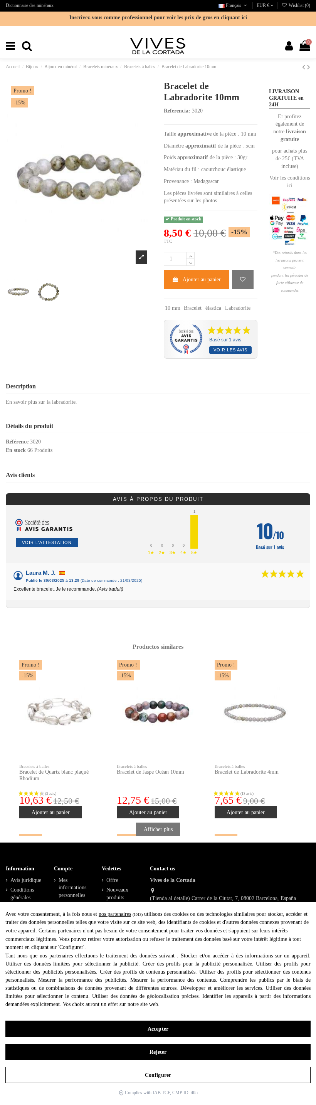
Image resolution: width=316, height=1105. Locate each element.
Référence (17, 442)
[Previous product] (304, 67)
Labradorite (237, 308)
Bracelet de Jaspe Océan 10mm (150, 772)
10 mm (172, 308)
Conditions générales (22, 893)
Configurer (158, 1075)
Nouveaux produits (117, 893)
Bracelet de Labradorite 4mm (247, 772)
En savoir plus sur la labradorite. (41, 402)
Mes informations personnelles (72, 887)
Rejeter (158, 1052)
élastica (213, 308)
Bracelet (193, 308)
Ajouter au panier (202, 279)
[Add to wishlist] (243, 279)
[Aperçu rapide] (93, 685)
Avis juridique (25, 880)
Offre (112, 880)
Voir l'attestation (47, 542)
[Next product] (308, 67)
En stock (16, 450)
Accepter (158, 1029)
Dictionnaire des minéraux (30, 5)
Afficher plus (158, 829)
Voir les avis (230, 350)
